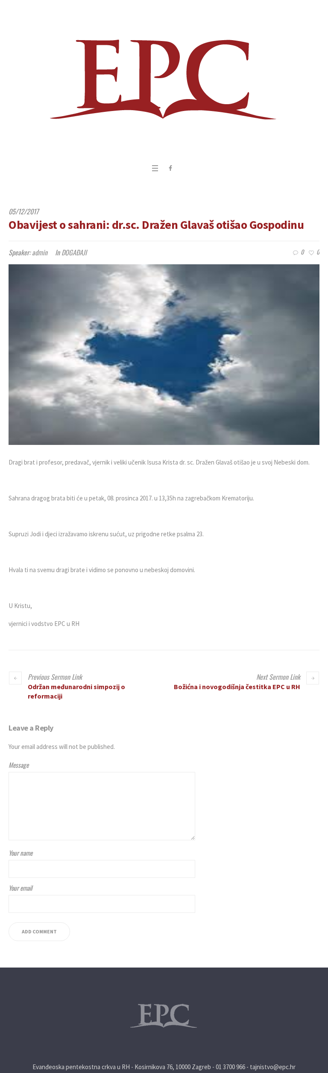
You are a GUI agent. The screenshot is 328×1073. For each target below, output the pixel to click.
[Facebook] (170, 168)
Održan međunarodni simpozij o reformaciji (76, 691)
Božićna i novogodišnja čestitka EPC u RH (237, 686)
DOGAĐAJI (74, 252)
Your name (20, 852)
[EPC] (164, 80)
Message (19, 764)
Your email (20, 887)
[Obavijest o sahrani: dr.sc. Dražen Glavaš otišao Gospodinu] (164, 354)
